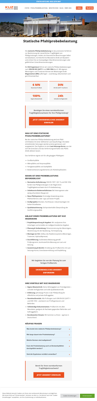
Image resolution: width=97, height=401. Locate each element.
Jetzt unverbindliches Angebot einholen (49, 121)
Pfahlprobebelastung (39, 8)
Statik (27, 8)
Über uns (68, 8)
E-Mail (79, 8)
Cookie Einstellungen (69, 396)
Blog (61, 8)
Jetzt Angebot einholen (49, 375)
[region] (48, 394)
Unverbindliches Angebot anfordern (49, 271)
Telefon (89, 8)
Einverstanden (87, 396)
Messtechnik (54, 8)
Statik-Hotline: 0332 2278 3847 (48, 1)
